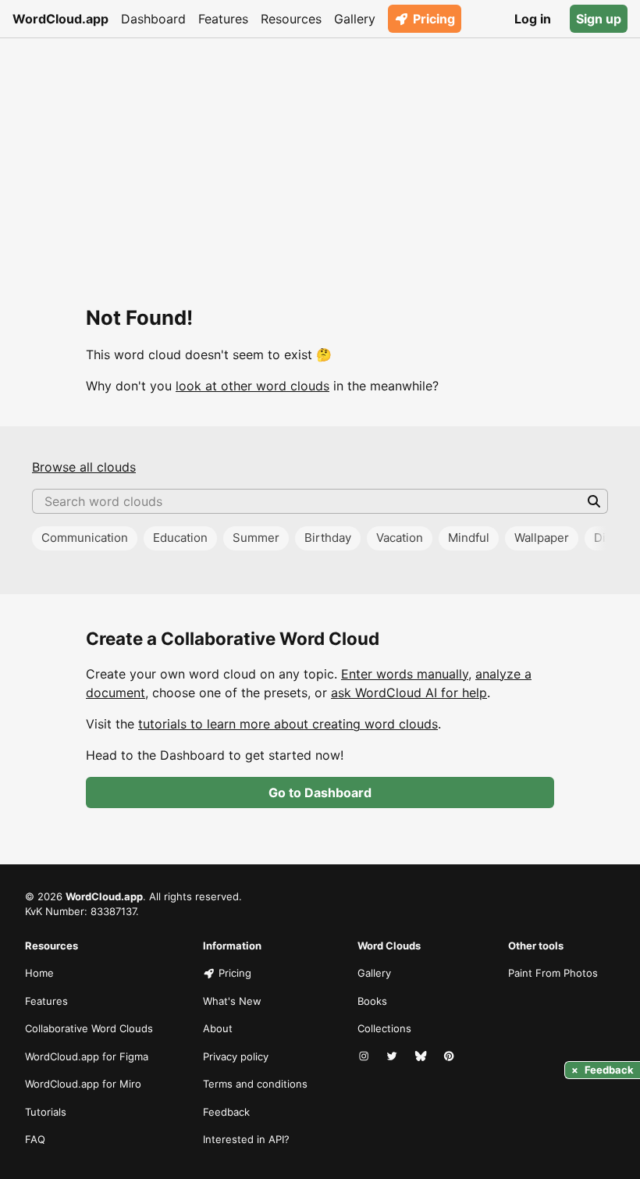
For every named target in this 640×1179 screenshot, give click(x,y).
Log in (532, 19)
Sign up (598, 19)
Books (372, 1001)
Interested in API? (246, 1139)
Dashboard (153, 19)
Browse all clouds (84, 467)
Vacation (399, 537)
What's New (232, 1001)
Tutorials (45, 1112)
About (218, 1028)
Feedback (226, 1112)
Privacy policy (235, 1056)
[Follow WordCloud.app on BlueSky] (422, 1057)
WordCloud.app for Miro (83, 1083)
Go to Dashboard (320, 792)
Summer (256, 537)
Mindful (468, 537)
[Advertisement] (320, 154)
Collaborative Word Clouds (89, 1028)
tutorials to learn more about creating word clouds (288, 724)
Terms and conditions (255, 1083)
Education (180, 537)
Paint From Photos (553, 973)
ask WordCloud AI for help (409, 692)
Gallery (354, 19)
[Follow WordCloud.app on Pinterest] (450, 1057)
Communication (84, 537)
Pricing (434, 19)
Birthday (327, 537)
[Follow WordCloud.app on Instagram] (365, 1057)
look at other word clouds (252, 386)
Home (39, 973)
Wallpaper (541, 537)
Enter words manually (404, 674)
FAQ (35, 1139)
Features (223, 19)
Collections (384, 1028)
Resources (291, 19)
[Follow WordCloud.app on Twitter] (393, 1057)
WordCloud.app (60, 19)
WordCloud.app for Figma (86, 1056)
